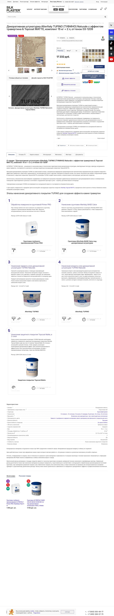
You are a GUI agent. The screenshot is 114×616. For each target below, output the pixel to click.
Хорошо (67, 612)
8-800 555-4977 (69, 1)
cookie (32, 611)
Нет (61, 9)
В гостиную (71, 414)
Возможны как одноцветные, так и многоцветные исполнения (89, 416)
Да (56, 9)
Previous (9, 70)
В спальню (64, 414)
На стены (97, 414)
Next (51, 70)
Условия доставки (92, 145)
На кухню (78, 414)
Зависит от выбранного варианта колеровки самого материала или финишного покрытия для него (79, 418)
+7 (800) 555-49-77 (95, 612)
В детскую (91, 414)
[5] (65, 64)
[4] (63, 64)
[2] (59, 64)
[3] (61, 64)
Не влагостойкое (102, 422)
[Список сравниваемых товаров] (101, 9)
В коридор (84, 414)
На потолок (104, 414)
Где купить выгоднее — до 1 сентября (93, 76)
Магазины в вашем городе (77, 145)
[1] (57, 64)
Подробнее (36, 613)
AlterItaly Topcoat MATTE (69, 133)
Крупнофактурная (102, 412)
